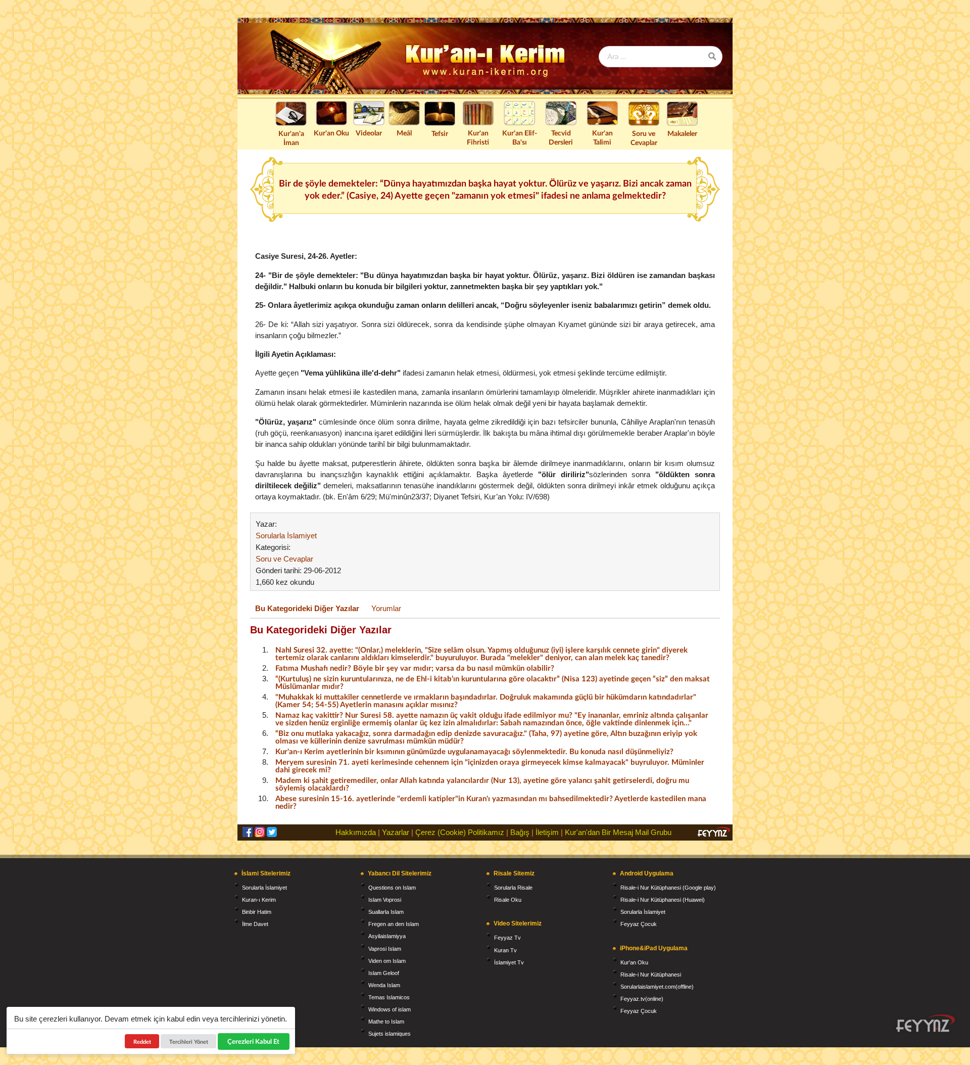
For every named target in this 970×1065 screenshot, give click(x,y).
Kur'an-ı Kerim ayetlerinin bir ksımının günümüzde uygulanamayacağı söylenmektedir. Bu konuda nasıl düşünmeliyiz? (474, 751)
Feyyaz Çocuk (638, 924)
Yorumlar (386, 608)
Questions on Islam (392, 888)
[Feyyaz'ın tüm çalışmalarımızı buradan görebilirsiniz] (925, 1023)
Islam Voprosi (384, 900)
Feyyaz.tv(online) (641, 999)
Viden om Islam (387, 961)
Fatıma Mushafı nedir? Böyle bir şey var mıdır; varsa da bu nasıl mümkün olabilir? (414, 667)
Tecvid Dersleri (561, 137)
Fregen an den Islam (393, 924)
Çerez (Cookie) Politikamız (459, 832)
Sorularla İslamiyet (286, 535)
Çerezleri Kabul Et (254, 1041)
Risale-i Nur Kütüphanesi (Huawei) (662, 900)
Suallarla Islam (386, 912)
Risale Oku (507, 900)
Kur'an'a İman (291, 138)
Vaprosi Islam (384, 949)
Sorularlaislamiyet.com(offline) (657, 987)
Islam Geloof (383, 973)
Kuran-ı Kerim (259, 900)
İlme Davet (255, 924)
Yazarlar (395, 832)
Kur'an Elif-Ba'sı (519, 137)
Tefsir (439, 133)
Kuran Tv (505, 950)
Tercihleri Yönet (188, 1041)
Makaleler (682, 133)
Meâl (404, 132)
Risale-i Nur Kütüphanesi (650, 974)
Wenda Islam (384, 985)
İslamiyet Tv (509, 962)
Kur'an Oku (331, 132)
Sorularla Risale (513, 888)
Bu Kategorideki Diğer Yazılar (307, 608)
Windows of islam (389, 1009)
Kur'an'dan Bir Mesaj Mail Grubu (618, 832)
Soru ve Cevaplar (643, 138)
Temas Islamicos (389, 997)
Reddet (142, 1041)
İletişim (547, 832)
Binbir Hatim (256, 912)
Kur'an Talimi (602, 137)
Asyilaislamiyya (387, 936)
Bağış (519, 832)
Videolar (369, 132)
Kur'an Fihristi (478, 137)
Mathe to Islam (386, 1021)
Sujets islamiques (389, 1034)
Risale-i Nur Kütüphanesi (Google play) (668, 888)
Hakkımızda (355, 832)
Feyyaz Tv (507, 938)
